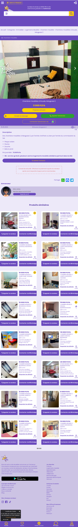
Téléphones (50, 473)
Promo (48, 512)
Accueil (3, 30)
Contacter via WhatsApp (27, 234)
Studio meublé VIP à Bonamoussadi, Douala (25, 216)
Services (49, 479)
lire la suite (5, 519)
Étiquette (49, 510)
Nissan (49, 500)
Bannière (49, 508)
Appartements (51, 470)
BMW (48, 493)
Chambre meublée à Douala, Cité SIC (25, 335)
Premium (49, 513)
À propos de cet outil (11, 517)
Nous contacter (6, 491)
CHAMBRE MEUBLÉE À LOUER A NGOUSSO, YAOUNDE (66, 276)
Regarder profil (24, 194)
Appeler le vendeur (9, 234)
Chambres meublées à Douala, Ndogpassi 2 (25, 246)
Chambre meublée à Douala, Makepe (25, 424)
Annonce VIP (50, 506)
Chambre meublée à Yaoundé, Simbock (66, 216)
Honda (49, 495)
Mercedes (50, 491)
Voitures (49, 466)
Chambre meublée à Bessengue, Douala (25, 305)
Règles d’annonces (8, 487)
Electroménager (51, 475)
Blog (3, 493)
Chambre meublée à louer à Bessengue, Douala (66, 246)
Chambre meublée (47, 30)
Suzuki (48, 487)
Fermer (19, 511)
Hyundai (49, 489)
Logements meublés (53, 468)
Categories (11, 30)
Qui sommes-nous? (8, 485)
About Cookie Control (3, 512)
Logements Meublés (32, 30)
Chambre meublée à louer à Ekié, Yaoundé (25, 275)
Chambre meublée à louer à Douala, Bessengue (66, 335)
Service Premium (14, 2)
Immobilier (20, 30)
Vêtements (50, 472)
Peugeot (49, 496)
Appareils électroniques (54, 477)
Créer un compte (7, 489)
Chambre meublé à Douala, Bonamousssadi (66, 306)
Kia (47, 498)
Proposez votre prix (39, 110)
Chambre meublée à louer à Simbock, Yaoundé (66, 395)
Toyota (49, 485)
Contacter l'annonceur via (39, 122)
